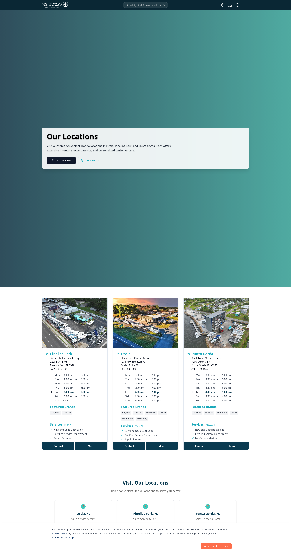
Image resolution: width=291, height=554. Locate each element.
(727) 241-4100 (58, 369)
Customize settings (63, 537)
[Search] (164, 5)
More (91, 446)
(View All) (68, 424)
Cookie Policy (59, 533)
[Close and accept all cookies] (236, 530)
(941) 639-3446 (199, 369)
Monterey (142, 418)
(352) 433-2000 (129, 369)
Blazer (234, 412)
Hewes (163, 412)
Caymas (55, 412)
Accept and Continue (216, 546)
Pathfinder (127, 418)
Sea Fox (67, 412)
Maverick (150, 412)
